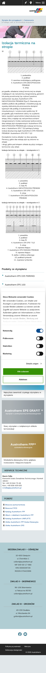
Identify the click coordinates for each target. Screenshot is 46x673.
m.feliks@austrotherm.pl (11, 488)
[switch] (39, 338)
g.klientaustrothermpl (23, 616)
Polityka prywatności (13, 646)
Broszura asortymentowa (15, 505)
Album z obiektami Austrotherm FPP (19, 515)
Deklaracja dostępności (13, 650)
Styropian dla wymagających (12, 20)
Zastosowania (29, 20)
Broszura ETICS (11, 508)
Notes (25, 1)
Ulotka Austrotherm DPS (14, 525)
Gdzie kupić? (31, 3)
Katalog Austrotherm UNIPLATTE (18, 518)
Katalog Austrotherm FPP (15, 512)
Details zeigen (32, 364)
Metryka (27, 646)
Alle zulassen (23, 371)
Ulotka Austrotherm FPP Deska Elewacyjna (21, 522)
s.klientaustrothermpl (23, 593)
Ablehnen (23, 379)
